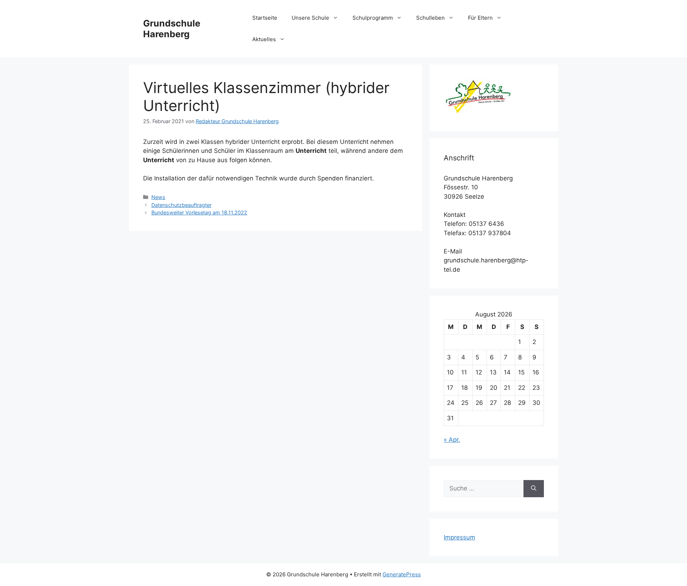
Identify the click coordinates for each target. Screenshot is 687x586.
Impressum (459, 537)
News (158, 197)
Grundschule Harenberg (171, 28)
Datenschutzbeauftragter (181, 205)
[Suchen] (533, 488)
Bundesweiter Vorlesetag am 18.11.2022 (199, 212)
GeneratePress (402, 574)
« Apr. (452, 439)
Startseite (264, 17)
